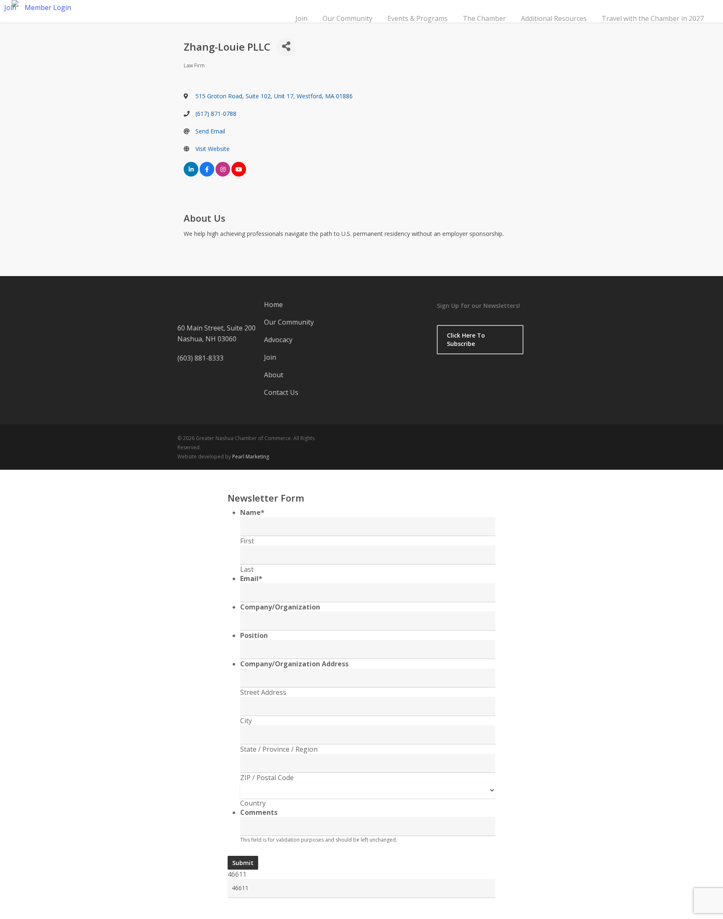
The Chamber (484, 18)
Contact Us (281, 392)
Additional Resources (554, 18)
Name (252, 512)
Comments (258, 812)
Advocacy (278, 339)
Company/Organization (280, 607)
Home (273, 304)
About (273, 374)
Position (254, 635)
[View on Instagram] (222, 175)
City (246, 720)
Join (301, 18)
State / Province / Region (279, 749)
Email (251, 578)
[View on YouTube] (238, 175)
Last (247, 569)
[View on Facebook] (207, 175)
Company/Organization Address (294, 663)
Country (253, 803)
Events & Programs (417, 18)
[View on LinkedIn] (191, 175)
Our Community (347, 18)
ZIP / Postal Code (267, 777)
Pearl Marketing (250, 456)
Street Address (263, 692)
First (247, 540)
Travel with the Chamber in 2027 (653, 18)
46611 (237, 874)
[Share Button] (286, 47)
